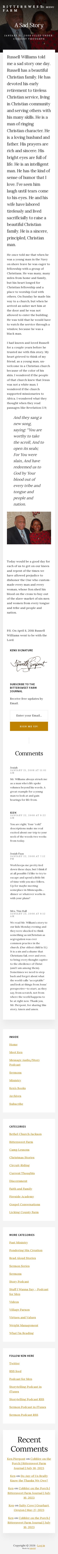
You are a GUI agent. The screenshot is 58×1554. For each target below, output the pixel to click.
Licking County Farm (24, 1212)
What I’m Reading (21, 1333)
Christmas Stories (21, 1157)
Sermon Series (19, 1266)
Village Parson (19, 1309)
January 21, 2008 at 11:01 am (28, 771)
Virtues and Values (22, 1317)
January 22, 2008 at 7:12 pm (27, 857)
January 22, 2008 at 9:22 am (28, 816)
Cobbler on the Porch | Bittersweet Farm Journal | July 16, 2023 (31, 1463)
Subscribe (16, 1104)
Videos (14, 1302)
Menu (50, 7)
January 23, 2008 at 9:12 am (28, 915)
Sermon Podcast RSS (23, 1415)
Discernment (18, 1181)
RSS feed (15, 1371)
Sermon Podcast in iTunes (27, 1407)
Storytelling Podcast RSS (26, 1399)
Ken (13, 812)
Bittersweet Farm (23, 8)
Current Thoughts (29, 39)
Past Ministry (18, 1242)
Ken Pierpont (16, 1459)
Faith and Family (20, 1189)
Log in (41, 1545)
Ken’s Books (17, 1088)
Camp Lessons (19, 1149)
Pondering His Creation (25, 1250)
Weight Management (23, 1325)
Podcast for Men (20, 1379)
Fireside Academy (21, 1196)
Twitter (14, 1363)
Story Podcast (19, 1281)
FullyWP (33, 1548)
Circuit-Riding (19, 1165)
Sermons (15, 1072)
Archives (15, 1096)
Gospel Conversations (24, 1204)
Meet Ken (15, 1052)
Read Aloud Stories (22, 1258)
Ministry (15, 1080)
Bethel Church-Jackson (25, 1134)
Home (13, 1044)
